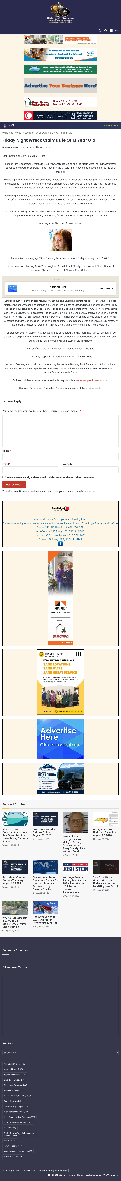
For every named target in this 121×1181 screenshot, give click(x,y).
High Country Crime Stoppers (19, 1117)
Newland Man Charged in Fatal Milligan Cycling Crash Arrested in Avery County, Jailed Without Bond (74, 844)
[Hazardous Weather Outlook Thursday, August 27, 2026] (15, 867)
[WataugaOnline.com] (60, 13)
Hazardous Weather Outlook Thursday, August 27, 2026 (14, 880)
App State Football (15, 1074)
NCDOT (10, 1128)
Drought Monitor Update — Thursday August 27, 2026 (104, 832)
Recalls (9, 1140)
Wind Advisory (13, 1156)
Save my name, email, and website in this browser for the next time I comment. (50, 477)
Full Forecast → (111, 125)
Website (67, 464)
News (17, 132)
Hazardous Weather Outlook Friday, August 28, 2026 (44, 832)
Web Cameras (93, 1175)
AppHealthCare (13, 1069)
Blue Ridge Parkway (15, 1085)
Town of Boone (13, 1146)
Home (8, 132)
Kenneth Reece (11, 147)
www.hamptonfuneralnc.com (92, 380)
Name (6, 450)
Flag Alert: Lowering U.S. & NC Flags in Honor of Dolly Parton (45, 919)
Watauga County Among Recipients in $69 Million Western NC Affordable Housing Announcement (74, 885)
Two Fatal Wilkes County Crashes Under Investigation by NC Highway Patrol (105, 882)
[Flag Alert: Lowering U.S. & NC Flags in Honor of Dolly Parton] (45, 907)
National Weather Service (17, 1122)
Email (6, 464)
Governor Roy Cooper (16, 1106)
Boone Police (12, 1090)
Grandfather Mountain (16, 1112)
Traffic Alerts (110, 1175)
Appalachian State (15, 1064)
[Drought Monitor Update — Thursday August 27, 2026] (106, 819)
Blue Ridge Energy (14, 1080)
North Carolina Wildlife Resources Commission (19, 1134)
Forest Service (13, 1101)
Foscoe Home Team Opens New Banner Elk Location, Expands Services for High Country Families (45, 883)
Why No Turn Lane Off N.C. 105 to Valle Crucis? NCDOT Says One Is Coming (14, 922)
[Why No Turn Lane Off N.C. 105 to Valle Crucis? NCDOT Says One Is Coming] (15, 908)
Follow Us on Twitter (14, 967)
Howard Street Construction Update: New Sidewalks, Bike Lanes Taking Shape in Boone (15, 835)
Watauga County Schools (18, 1151)
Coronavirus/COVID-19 (17, 1096)
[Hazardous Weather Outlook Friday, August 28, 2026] (45, 819)
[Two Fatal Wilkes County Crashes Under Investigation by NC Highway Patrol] (106, 867)
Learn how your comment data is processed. (71, 491)
